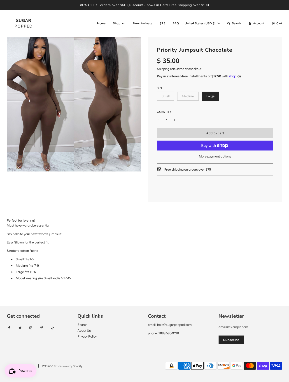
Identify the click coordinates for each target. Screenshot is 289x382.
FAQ (176, 23)
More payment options (215, 156)
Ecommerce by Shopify (68, 366)
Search (82, 325)
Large (210, 96)
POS (44, 366)
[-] (158, 120)
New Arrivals (142, 23)
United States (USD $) (201, 23)
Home (101, 23)
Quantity (164, 111)
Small (166, 96)
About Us (84, 331)
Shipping (163, 69)
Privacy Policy (87, 336)
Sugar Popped (23, 23)
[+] (174, 120)
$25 (162, 23)
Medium (188, 96)
